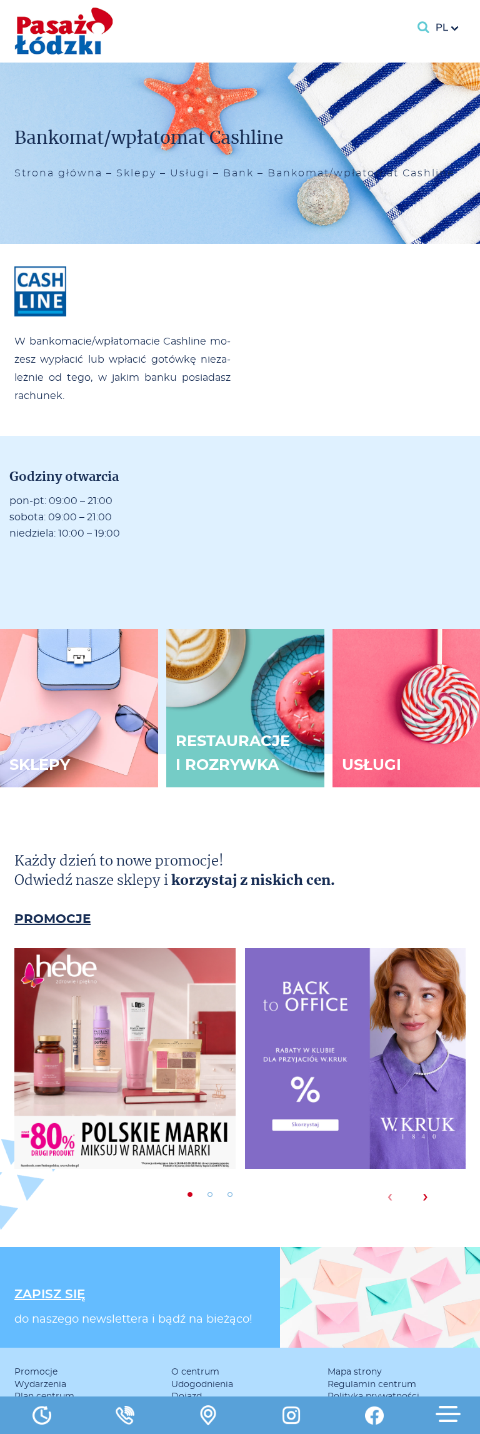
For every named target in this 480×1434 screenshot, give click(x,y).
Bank (238, 173)
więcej (125, 1103)
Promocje (36, 1372)
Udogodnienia (202, 1384)
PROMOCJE (52, 919)
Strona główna (58, 173)
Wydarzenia (40, 1384)
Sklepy (136, 173)
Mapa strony (355, 1372)
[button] (190, 1194)
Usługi (189, 173)
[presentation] (390, 1196)
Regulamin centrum (372, 1384)
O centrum (195, 1372)
